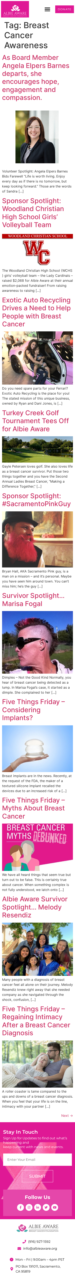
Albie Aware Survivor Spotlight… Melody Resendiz (35, 907)
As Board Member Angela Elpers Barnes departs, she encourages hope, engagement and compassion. (35, 77)
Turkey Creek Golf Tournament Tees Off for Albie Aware (35, 421)
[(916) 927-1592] (24, 1241)
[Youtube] (54, 1207)
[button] (47, 9)
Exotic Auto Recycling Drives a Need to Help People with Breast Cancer (36, 312)
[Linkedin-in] (37, 1207)
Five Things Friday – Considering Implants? (33, 710)
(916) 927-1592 (39, 1242)
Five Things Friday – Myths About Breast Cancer (33, 808)
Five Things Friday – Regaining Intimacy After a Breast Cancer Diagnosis (36, 1021)
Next (67, 1115)
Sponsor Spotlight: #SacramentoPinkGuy (36, 500)
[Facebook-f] (20, 1207)
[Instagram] (29, 1207)
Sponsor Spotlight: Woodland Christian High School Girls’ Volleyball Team (33, 213)
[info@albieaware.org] (19, 1248)
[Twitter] (46, 1207)
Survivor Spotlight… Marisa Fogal (33, 599)
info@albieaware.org (40, 1248)
